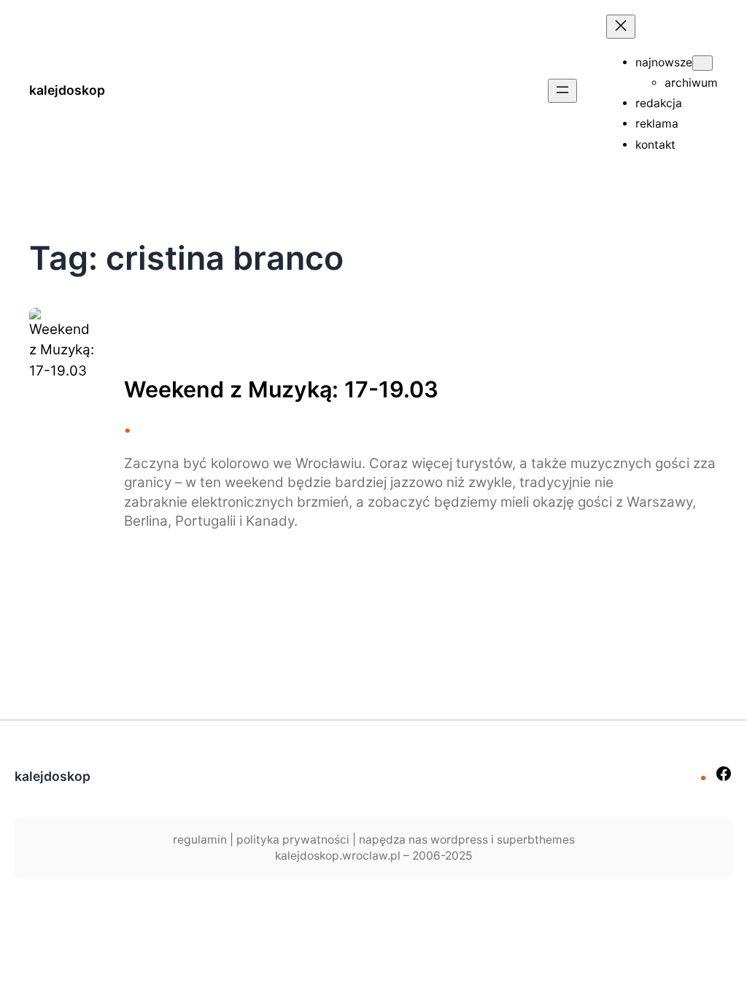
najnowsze (663, 62)
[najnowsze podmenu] (702, 63)
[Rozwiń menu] (562, 91)
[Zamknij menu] (620, 27)
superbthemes (536, 840)
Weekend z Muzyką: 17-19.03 (281, 389)
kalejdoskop (67, 90)
